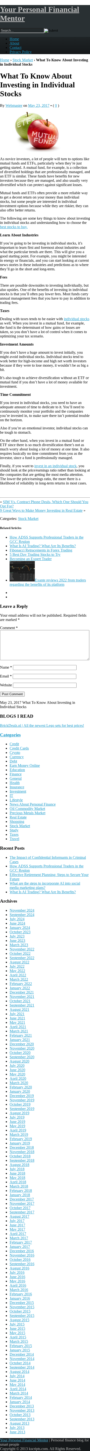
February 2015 (21, 1346)
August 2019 (19, 1113)
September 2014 (22, 1367)
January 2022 (20, 988)
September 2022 (22, 958)
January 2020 (20, 1091)
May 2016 (17, 1281)
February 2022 (21, 984)
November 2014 (22, 1359)
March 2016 (19, 1290)
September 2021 (22, 1005)
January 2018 (20, 1195)
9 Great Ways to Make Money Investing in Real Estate (41, 510)
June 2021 (17, 1018)
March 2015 (19, 1341)
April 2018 (18, 1182)
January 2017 (20, 1247)
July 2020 (17, 1066)
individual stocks (76, 319)
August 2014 (19, 1372)
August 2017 (19, 1216)
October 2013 (20, 1415)
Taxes (14, 834)
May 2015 (17, 1333)
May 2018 (17, 1178)
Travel (14, 839)
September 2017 (22, 1212)
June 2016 (17, 1277)
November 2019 (22, 1100)
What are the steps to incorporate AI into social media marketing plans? (45, 885)
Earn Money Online (25, 765)
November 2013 (22, 1410)
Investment (18, 791)
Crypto (15, 753)
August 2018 (19, 1165)
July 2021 (17, 1014)
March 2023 (19, 945)
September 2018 (22, 1160)
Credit (14, 744)
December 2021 (22, 992)
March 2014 (19, 1393)
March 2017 (19, 1238)
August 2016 (19, 1268)
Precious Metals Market (27, 813)
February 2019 (21, 1139)
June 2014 (17, 1380)
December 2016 (22, 1251)
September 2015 (22, 1316)
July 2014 (17, 1376)
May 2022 (17, 971)
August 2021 (19, 1009)
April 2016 (18, 1285)
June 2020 (17, 1070)
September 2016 (22, 1264)
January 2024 (20, 928)
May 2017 (17, 1229)
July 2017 (17, 1221)
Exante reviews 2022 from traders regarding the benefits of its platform (48, 582)
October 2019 (20, 1104)
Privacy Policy (21, 52)
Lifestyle (16, 800)
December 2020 (22, 1044)
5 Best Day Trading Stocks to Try (35, 554)
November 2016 (22, 1255)
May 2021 (17, 1022)
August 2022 (19, 962)
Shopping (17, 821)
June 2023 (17, 941)
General (16, 778)
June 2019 (17, 1122)
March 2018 (19, 1186)
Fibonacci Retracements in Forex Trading (41, 550)
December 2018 (22, 1147)
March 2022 (19, 979)
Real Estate (18, 817)
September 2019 (22, 1109)
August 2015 (19, 1320)
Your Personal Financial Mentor (24, 1440)
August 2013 (19, 1423)
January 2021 (20, 1040)
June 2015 (17, 1328)
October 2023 (20, 932)
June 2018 (17, 1173)
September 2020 (22, 1057)
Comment (9, 628)
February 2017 (21, 1242)
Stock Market (22, 60)
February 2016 (21, 1294)
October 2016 (20, 1260)
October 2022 (20, 953)
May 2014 (17, 1385)
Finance (16, 774)
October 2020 (20, 1053)
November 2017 (22, 1203)
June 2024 (17, 923)
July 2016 (17, 1272)
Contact (15, 48)
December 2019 (22, 1096)
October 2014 (20, 1363)
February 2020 (21, 1087)
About (14, 43)
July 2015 (17, 1324)
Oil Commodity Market (27, 809)
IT (11, 796)
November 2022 (22, 949)
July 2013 (17, 1428)
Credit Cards (19, 748)
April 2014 (18, 1389)
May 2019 (17, 1126)
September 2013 (22, 1419)
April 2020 (18, 1078)
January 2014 (20, 1402)
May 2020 (17, 1074)
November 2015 (22, 1307)
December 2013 (22, 1406)
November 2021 (22, 997)
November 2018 (22, 1152)
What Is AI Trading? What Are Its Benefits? (43, 546)
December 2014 (22, 1354)
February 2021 (21, 1035)
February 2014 (21, 1397)
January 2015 (20, 1350)
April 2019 (18, 1130)
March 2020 (19, 1083)
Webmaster (14, 105)
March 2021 (19, 1031)
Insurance (17, 787)
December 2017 (22, 1199)
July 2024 (17, 919)
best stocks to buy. (14, 227)
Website (6, 685)
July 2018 (17, 1169)
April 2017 (18, 1234)
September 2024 (22, 915)
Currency (17, 757)
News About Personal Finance (33, 804)
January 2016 (20, 1298)
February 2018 (21, 1191)
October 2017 (20, 1208)
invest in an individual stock (55, 466)
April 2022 (18, 975)
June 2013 (17, 1432)
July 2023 (17, 936)
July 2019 (17, 1117)
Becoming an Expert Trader (31, 559)
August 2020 (19, 1061)
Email (6, 676)
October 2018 (20, 1156)
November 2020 (22, 1048)
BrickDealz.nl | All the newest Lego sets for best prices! (42, 725)
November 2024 (22, 910)
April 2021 (18, 1027)
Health (15, 783)
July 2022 (17, 966)
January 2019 (20, 1143)
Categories (10, 734)
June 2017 (17, 1225)
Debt (13, 761)
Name (6, 667)
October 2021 (20, 1001)
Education (17, 770)
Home (14, 39)
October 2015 (20, 1311)
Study (14, 830)
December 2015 (22, 1303)
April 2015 (18, 1337)
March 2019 (19, 1134)
